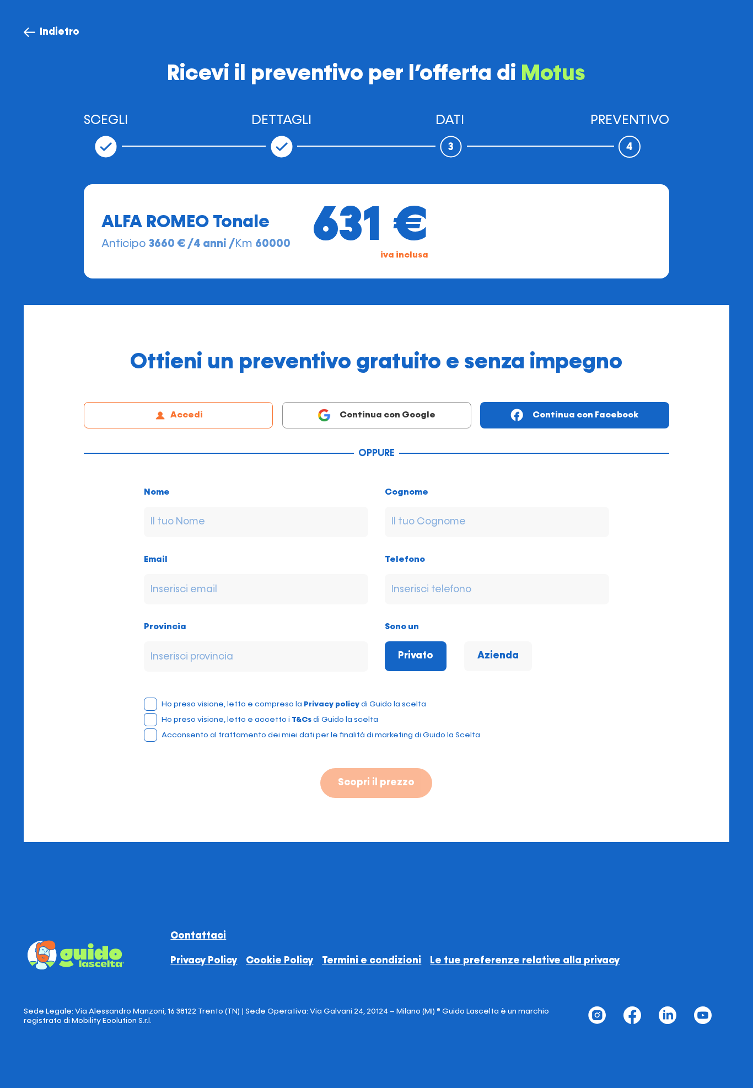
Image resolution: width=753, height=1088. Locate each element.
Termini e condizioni (371, 961)
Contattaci (198, 936)
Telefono (405, 559)
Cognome (406, 492)
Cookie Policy (279, 961)
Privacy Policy (203, 961)
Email (156, 559)
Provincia (165, 627)
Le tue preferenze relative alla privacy (525, 961)
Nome (157, 492)
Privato (415, 656)
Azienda (498, 656)
